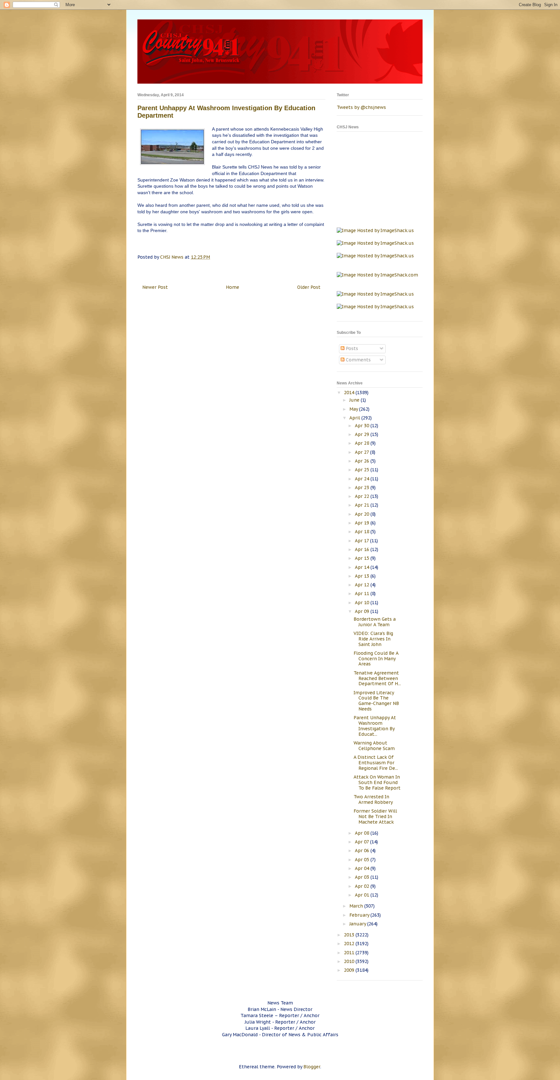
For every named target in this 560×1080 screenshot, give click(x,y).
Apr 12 (362, 585)
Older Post (309, 287)
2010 (350, 961)
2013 (350, 935)
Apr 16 (362, 549)
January (358, 924)
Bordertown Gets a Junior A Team (375, 622)
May (354, 409)
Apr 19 (362, 523)
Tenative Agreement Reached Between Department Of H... (377, 678)
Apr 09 (362, 611)
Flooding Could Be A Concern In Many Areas (376, 658)
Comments (357, 360)
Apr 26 (362, 461)
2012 (350, 943)
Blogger (311, 1067)
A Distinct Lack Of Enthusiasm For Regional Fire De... (376, 762)
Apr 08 (362, 833)
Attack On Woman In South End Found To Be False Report (377, 782)
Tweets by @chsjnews (361, 107)
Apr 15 (362, 558)
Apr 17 (362, 541)
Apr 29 (362, 434)
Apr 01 (362, 895)
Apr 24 (362, 479)
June (355, 400)
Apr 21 (362, 505)
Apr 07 (362, 842)
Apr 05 (362, 860)
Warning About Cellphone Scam (374, 745)
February (359, 915)
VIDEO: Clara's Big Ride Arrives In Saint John (373, 638)
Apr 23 (362, 487)
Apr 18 (362, 531)
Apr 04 (362, 868)
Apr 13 (362, 576)
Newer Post (155, 287)
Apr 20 (362, 514)
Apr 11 (362, 593)
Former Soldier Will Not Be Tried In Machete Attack (375, 816)
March (356, 906)
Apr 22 (362, 496)
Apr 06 (362, 850)
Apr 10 (362, 602)
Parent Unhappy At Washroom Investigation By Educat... (375, 726)
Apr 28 (362, 443)
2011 (350, 953)
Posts (351, 348)
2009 (350, 970)
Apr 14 (362, 567)
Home (232, 287)
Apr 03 (362, 877)
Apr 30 (362, 425)
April (355, 418)
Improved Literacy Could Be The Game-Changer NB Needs (376, 701)
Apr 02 (362, 886)
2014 (350, 392)
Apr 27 (362, 452)
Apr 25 (362, 470)
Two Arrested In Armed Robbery (373, 799)
